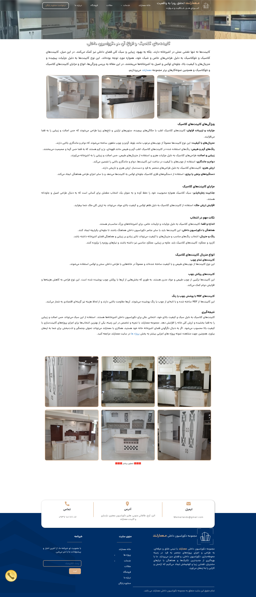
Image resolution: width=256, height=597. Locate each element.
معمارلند (147, 70)
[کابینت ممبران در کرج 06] (184, 382)
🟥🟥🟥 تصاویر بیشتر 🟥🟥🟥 (128, 463)
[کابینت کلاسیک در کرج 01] (184, 435)
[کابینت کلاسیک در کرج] (71, 382)
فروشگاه (94, 5)
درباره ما (78, 5)
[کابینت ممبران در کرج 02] (128, 435)
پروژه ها (135, 334)
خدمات (126, 5)
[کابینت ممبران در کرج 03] (71, 435)
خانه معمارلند (145, 5)
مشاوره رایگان (124, 583)
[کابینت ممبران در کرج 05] (128, 382)
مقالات (109, 5)
